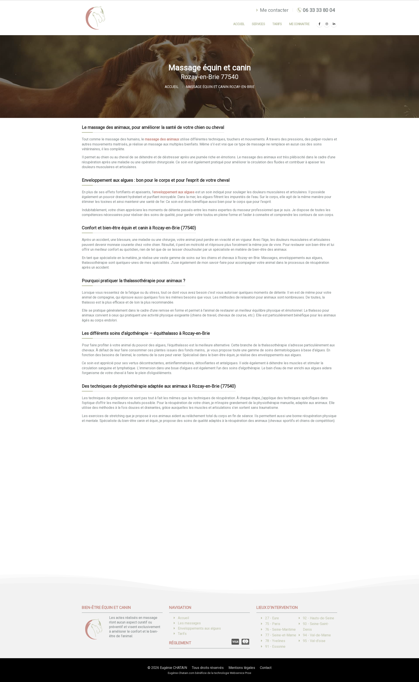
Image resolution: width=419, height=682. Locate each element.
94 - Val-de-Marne (317, 635)
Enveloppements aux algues (199, 628)
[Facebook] (319, 24)
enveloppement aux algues (173, 192)
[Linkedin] (334, 24)
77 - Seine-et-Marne (280, 635)
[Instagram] (327, 24)
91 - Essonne (275, 646)
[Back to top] (409, 663)
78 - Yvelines (275, 641)
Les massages (189, 623)
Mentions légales (241, 668)
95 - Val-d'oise (314, 641)
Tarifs (277, 24)
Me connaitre (299, 24)
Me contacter (273, 10)
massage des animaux (162, 139)
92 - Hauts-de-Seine (318, 618)
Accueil (239, 24)
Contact (265, 668)
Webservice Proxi (240, 673)
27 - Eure (272, 618)
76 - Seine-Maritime (280, 629)
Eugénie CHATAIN (173, 668)
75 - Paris (272, 624)
